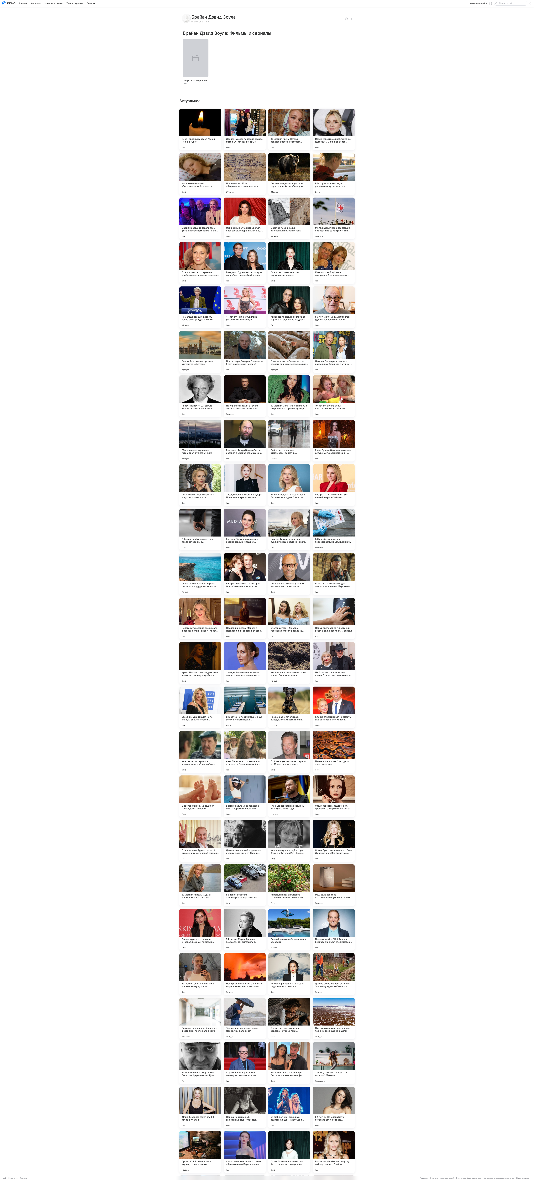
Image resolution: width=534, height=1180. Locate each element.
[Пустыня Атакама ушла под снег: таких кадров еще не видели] (334, 1018)
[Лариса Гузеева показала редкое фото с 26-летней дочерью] (245, 129)
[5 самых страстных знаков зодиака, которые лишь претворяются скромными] (289, 1018)
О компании (13, 1178)
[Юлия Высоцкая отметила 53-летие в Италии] (200, 1107)
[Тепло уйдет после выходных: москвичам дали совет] (245, 1018)
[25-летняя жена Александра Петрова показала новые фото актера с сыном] (289, 1063)
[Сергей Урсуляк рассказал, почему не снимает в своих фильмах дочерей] (245, 1063)
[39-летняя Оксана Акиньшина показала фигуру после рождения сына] (200, 974)
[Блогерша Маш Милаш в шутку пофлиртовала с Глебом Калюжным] (334, 1152)
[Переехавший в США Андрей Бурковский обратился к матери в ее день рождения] (334, 930)
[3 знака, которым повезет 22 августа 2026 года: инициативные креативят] (334, 1063)
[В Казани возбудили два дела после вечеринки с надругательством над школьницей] (200, 529)
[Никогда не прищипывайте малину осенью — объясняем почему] (289, 885)
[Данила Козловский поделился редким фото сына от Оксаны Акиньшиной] (245, 841)
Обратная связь (522, 1178)
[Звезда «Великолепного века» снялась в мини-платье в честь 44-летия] (245, 663)
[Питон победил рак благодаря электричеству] (334, 752)
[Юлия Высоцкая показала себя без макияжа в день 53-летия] (289, 485)
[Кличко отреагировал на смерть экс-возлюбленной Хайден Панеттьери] (334, 707)
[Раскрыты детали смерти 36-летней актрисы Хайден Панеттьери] (334, 485)
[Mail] (4, 3)
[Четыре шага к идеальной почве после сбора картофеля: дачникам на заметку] (289, 663)
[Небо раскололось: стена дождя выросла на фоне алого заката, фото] (245, 974)
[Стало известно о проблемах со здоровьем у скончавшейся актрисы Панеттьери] (334, 129)
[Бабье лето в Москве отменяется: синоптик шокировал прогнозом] (289, 440)
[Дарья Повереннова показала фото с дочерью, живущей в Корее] (289, 1152)
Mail (4, 1178)
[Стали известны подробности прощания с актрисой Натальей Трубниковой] (334, 796)
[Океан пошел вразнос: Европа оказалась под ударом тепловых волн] (200, 574)
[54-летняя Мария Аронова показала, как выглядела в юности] (245, 930)
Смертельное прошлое (195, 80)
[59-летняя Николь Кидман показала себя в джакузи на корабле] (200, 885)
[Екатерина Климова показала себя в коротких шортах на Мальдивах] (245, 796)
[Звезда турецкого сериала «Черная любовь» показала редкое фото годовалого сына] (200, 930)
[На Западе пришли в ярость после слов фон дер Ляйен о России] (200, 307)
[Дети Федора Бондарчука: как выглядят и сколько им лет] (289, 574)
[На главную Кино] (10, 3)
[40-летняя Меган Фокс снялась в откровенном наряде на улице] (289, 396)
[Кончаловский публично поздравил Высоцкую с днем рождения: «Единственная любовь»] (334, 263)
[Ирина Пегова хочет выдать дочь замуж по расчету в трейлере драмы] (200, 663)
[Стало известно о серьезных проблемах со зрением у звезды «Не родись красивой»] (200, 263)
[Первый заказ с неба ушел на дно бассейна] (289, 930)
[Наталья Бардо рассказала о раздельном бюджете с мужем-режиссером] (334, 352)
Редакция (424, 1178)
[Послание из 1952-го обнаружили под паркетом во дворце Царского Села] (245, 174)
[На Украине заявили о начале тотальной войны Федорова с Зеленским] (245, 396)
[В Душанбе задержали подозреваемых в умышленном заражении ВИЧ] (334, 529)
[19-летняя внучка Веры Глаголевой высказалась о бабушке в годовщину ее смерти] (334, 396)
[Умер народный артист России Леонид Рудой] (200, 129)
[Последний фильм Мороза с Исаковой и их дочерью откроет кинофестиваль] (245, 618)
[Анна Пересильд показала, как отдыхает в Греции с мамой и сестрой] (245, 752)
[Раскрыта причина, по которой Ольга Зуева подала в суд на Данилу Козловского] (245, 574)
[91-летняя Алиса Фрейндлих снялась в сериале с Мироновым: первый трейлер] (334, 574)
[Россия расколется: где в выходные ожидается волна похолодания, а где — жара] (289, 707)
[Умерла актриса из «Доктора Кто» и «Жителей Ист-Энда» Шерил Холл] (289, 841)
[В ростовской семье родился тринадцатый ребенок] (200, 796)
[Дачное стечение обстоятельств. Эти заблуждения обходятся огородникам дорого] (334, 974)
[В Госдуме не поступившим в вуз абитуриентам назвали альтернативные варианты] (245, 707)
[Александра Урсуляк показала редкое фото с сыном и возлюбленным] (289, 974)
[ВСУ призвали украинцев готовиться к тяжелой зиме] (200, 440)
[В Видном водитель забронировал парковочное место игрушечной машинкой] (245, 885)
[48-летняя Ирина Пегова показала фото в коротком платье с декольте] (289, 129)
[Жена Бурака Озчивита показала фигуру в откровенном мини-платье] (334, 440)
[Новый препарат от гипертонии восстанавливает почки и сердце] (334, 618)
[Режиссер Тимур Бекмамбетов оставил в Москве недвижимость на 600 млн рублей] (245, 440)
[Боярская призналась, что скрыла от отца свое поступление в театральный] (289, 263)
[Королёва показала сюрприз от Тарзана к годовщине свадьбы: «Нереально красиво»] (289, 307)
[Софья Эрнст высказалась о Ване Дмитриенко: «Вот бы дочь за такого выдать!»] (334, 841)
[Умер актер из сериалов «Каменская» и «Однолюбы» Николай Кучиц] (200, 752)
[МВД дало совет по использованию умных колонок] (334, 885)
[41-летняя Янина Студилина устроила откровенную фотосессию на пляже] (245, 307)
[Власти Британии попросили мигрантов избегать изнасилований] (200, 352)
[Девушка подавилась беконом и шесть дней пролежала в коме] (200, 1018)
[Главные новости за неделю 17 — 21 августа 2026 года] (289, 796)
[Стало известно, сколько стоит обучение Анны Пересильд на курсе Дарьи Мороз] (245, 1152)
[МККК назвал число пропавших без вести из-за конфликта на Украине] (334, 218)
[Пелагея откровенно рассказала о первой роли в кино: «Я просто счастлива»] (200, 618)
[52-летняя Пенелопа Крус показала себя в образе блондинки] (334, 1107)
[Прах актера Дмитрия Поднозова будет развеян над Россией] (245, 352)
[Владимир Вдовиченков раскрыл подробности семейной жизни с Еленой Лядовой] (245, 263)
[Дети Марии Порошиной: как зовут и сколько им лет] (200, 485)
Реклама (23, 1178)
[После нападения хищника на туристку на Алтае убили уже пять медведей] (289, 174)
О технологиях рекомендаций (442, 1178)
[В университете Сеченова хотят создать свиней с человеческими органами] (289, 352)
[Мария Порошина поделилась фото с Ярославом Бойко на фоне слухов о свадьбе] (200, 218)
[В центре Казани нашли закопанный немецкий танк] (289, 218)
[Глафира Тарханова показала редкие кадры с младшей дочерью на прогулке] (245, 529)
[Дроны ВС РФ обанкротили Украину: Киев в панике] (200, 1152)
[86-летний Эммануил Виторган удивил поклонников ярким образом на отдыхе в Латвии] (334, 307)
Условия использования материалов (499, 1178)
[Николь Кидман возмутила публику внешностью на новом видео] (289, 529)
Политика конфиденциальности (469, 1178)
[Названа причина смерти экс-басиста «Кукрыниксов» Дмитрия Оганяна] (200, 1063)
